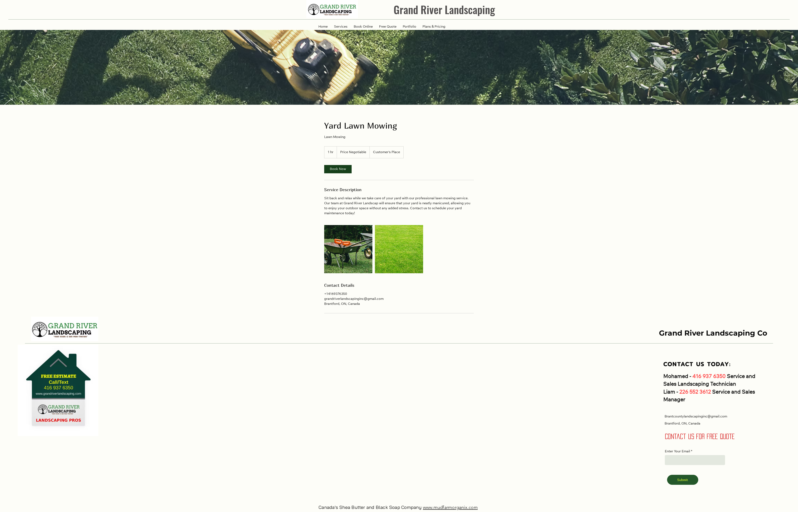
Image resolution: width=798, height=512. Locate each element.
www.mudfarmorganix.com (450, 507)
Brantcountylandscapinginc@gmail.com (696, 416)
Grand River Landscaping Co (713, 333)
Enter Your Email (677, 451)
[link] (338, 169)
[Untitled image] (348, 249)
